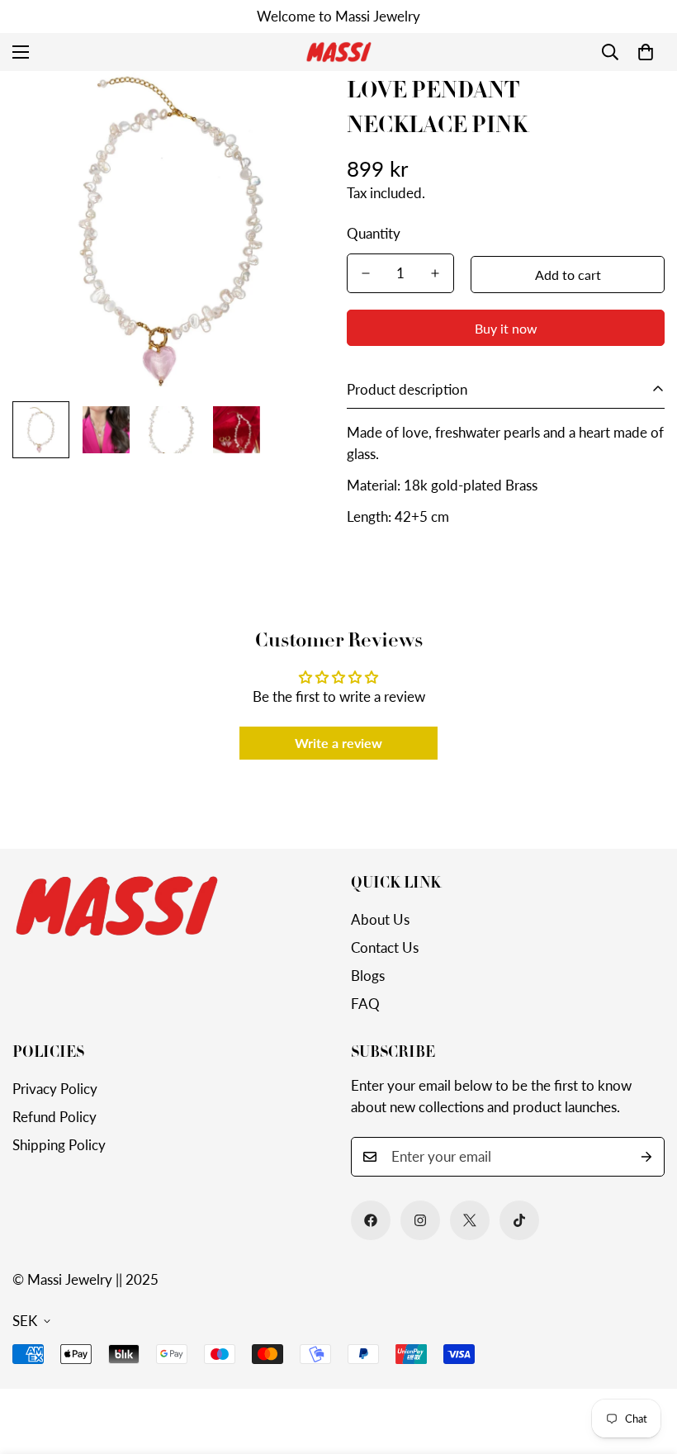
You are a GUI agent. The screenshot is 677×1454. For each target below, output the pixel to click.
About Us (380, 919)
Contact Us (385, 947)
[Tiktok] (519, 1220)
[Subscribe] (646, 1157)
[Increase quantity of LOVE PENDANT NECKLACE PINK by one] (435, 273)
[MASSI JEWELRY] (338, 51)
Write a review (338, 743)
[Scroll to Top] (645, 1364)
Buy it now (506, 328)
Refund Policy (54, 1116)
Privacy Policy (54, 1088)
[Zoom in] (295, 106)
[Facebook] (371, 1220)
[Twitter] (470, 1220)
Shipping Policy (59, 1144)
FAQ (365, 1003)
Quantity (373, 233)
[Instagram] (420, 1220)
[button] (646, 52)
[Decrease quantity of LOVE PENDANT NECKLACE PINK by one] (366, 273)
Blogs (368, 975)
